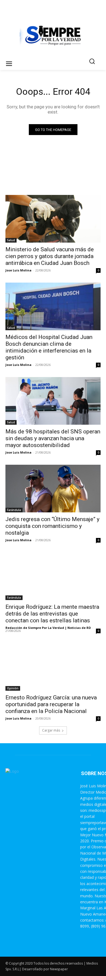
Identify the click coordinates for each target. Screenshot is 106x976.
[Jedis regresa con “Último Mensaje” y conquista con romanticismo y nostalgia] (53, 488)
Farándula (14, 510)
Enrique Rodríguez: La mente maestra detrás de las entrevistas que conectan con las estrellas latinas (52, 614)
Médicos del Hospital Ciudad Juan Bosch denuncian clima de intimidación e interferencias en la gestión (48, 347)
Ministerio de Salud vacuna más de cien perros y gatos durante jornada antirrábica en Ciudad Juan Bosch (49, 256)
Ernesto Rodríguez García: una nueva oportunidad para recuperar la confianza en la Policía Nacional (51, 704)
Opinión (12, 688)
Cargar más (51, 730)
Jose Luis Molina (18, 270)
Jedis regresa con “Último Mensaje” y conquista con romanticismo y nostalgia (52, 526)
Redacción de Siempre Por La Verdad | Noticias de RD (48, 628)
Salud (11, 240)
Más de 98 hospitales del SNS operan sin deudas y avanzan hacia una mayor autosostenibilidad (52, 438)
